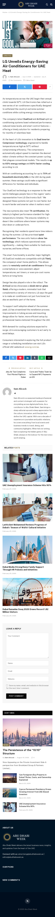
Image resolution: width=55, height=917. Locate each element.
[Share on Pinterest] (40, 86)
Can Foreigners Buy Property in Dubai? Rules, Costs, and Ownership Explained (35, 777)
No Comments (16, 80)
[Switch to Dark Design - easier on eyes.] (47, 4)
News (6, 745)
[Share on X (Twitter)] (25, 86)
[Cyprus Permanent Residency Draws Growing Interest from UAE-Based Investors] (10, 792)
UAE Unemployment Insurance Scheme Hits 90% (27, 485)
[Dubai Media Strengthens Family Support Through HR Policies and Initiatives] (27, 550)
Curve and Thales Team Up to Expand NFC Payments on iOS (40, 374)
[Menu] (4, 4)
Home (5, 12)
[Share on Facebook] (10, 86)
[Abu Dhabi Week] (27, 4)
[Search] (51, 4)
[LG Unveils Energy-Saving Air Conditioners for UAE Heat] (27, 34)
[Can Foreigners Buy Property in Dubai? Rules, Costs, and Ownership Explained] (10, 778)
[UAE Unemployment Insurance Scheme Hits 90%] (27, 468)
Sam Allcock (15, 77)
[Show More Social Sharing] (50, 86)
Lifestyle (7, 55)
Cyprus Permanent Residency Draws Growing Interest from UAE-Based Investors (35, 791)
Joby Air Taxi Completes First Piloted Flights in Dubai (16, 374)
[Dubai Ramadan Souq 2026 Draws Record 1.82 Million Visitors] (27, 592)
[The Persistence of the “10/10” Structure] (27, 732)
